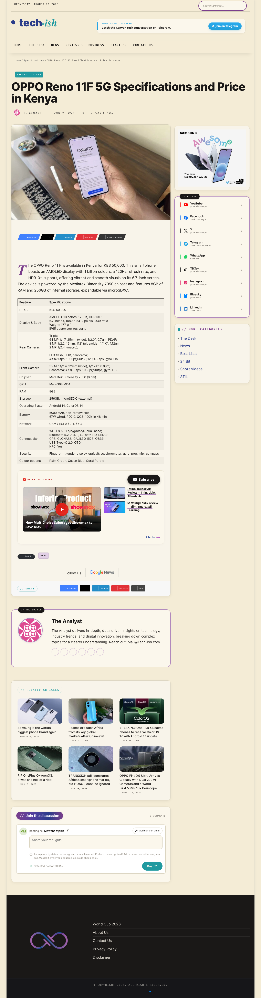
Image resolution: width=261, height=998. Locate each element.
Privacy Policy (105, 949)
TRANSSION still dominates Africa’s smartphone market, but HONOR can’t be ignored (89, 780)
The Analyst (31, 113)
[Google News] (101, 572)
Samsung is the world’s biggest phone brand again (37, 730)
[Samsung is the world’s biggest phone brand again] (40, 711)
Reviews (73, 45)
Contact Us (143, 45)
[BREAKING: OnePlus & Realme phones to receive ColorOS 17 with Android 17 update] (141, 711)
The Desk (37, 45)
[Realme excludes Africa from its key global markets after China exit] (91, 711)
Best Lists (188, 353)
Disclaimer (102, 957)
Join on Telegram (227, 26)
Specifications (34, 60)
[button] (62, 509)
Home (18, 45)
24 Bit (185, 361)
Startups (118, 45)
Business (96, 45)
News (55, 45)
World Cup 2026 (107, 924)
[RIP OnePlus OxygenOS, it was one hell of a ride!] (40, 759)
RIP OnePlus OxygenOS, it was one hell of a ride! (35, 777)
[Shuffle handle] (68, 830)
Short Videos (191, 369)
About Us (100, 932)
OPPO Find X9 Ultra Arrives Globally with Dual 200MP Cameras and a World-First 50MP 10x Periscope (139, 782)
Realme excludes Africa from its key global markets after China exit (86, 732)
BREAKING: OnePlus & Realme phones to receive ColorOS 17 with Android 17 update (141, 732)
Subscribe (146, 479)
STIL (184, 377)
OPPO (44, 555)
